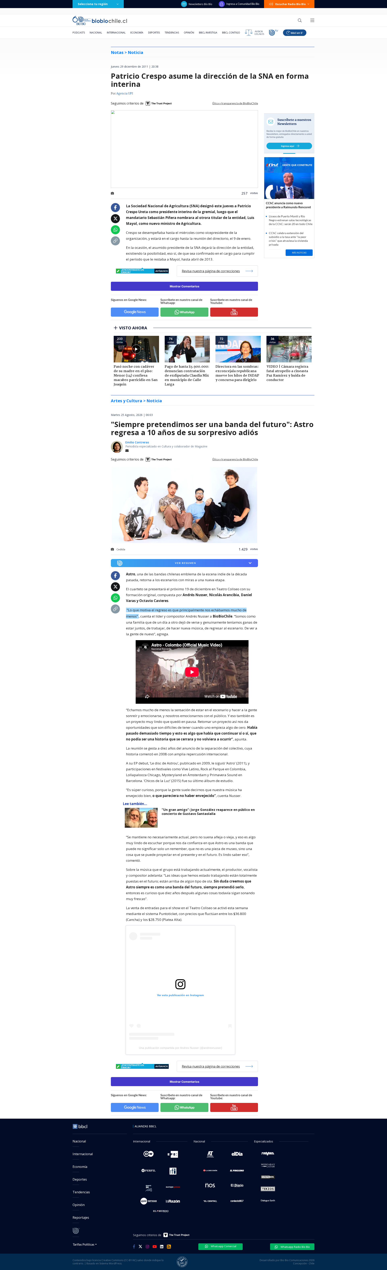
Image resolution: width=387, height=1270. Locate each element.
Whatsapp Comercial (223, 1246)
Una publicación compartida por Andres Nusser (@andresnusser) (180, 1047)
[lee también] (142, 818)
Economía (136, 32)
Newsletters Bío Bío (200, 4)
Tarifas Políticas (83, 1244)
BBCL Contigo (231, 32)
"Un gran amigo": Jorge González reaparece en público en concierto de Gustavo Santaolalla (208, 812)
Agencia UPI (124, 93)
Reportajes (81, 1217)
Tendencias (172, 32)
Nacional (96, 32)
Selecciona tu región (93, 4)
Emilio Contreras (137, 442)
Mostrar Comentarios (184, 286)
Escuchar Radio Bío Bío (290, 4)
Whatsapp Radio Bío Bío (295, 1247)
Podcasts (79, 32)
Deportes (154, 32)
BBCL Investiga (208, 32)
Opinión (189, 32)
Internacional (116, 32)
